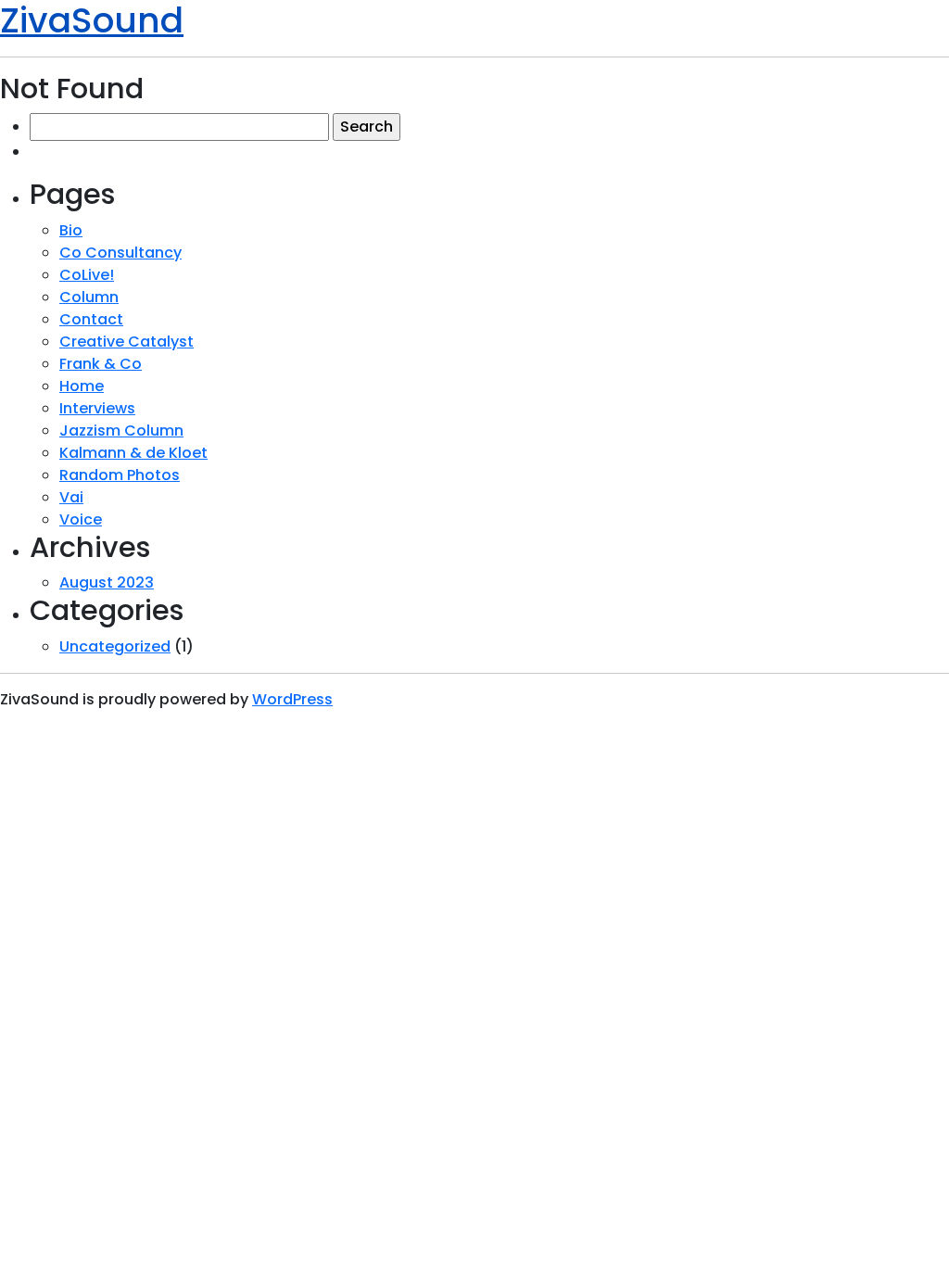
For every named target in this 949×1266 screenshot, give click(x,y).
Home (81, 386)
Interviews (97, 408)
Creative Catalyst (126, 341)
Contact (91, 319)
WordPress (292, 699)
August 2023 (106, 582)
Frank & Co (100, 363)
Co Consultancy (120, 252)
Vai (71, 497)
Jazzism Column (121, 430)
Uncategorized (115, 646)
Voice (80, 519)
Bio (70, 230)
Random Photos (119, 475)
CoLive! (86, 274)
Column (89, 297)
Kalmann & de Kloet (133, 452)
